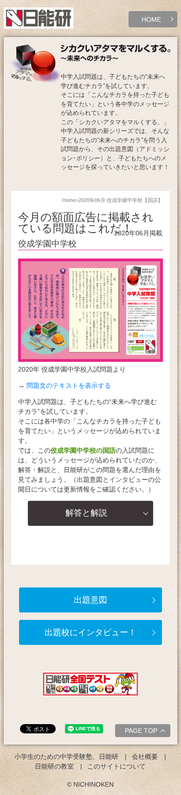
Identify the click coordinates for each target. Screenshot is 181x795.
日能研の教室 (54, 766)
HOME (151, 19)
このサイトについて (116, 766)
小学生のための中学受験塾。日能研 (66, 756)
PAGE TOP (141, 730)
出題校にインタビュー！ (90, 632)
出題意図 (90, 600)
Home (69, 200)
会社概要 (145, 756)
